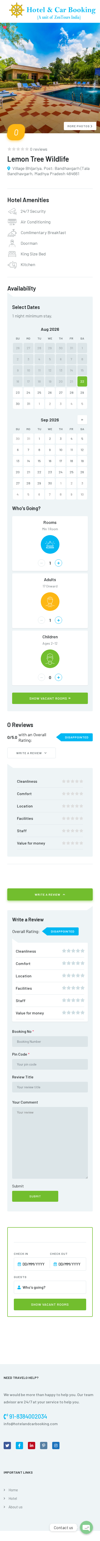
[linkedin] (31, 1445)
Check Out (59, 1253)
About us (15, 1507)
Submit (18, 1186)
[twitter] (7, 1445)
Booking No (23, 1031)
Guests (20, 1276)
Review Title (22, 1077)
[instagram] (55, 1445)
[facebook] (19, 1445)
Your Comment (25, 1102)
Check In (21, 1253)
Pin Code (21, 1054)
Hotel (12, 1498)
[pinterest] (43, 1445)
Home (13, 1490)
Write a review (29, 753)
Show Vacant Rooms (48, 698)
